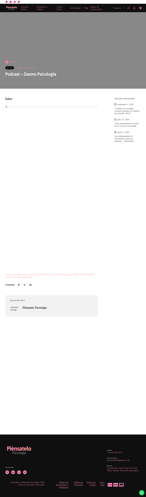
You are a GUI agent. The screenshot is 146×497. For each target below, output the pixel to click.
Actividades (75, 8)
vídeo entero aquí (24, 276)
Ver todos (73, 434)
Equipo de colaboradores (96, 8)
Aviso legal (102, 483)
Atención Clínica (24, 8)
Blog (86, 8)
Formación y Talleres (42, 8)
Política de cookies (91, 483)
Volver (13, 62)
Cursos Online (59, 8)
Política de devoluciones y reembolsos (62, 484)
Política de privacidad (78, 483)
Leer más (18, 418)
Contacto (117, 8)
